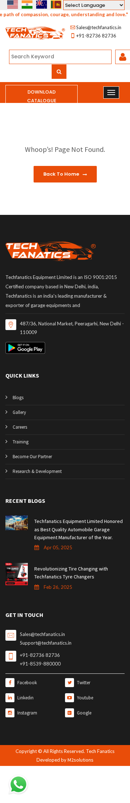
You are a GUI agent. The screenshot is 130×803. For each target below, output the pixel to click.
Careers (20, 427)
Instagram (26, 713)
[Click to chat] (18, 784)
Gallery (19, 412)
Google (83, 713)
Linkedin (25, 698)
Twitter (83, 683)
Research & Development (37, 471)
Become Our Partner (32, 457)
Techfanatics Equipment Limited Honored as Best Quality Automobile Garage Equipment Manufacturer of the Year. (78, 529)
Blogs (18, 397)
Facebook (26, 683)
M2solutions (81, 760)
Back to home (61, 174)
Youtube (84, 698)
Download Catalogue (41, 96)
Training (21, 442)
